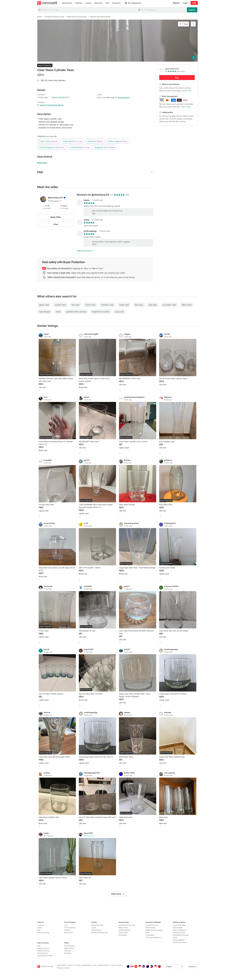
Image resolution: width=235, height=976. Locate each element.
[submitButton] (192, 9)
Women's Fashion (97, 925)
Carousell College (43, 932)
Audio (147, 932)
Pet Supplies (122, 935)
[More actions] (193, 24)
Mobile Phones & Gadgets (154, 930)
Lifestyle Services (43, 948)
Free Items (67, 953)
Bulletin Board (69, 948)
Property (67, 930)
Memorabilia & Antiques (181, 935)
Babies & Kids (123, 928)
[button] (59, 200)
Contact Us (71, 965)
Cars (65, 925)
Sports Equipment (179, 940)
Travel (175, 937)
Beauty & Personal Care (99, 932)
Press (78, 965)
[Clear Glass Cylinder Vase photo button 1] (117, 41)
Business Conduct (63, 968)
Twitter (39, 928)
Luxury (93, 928)
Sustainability (86, 965)
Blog (38, 930)
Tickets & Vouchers (179, 942)
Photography (150, 935)
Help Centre (61, 965)
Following (67, 951)
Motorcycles (68, 932)
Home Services (42, 953)
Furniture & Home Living (126, 925)
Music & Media (178, 928)
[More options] (40, 390)
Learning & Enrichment (45, 955)
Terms (113, 965)
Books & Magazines (179, 930)
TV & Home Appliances (153, 937)
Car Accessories (69, 928)
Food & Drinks (123, 932)
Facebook (40, 925)
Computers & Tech (152, 925)
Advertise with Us (103, 965)
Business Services (43, 951)
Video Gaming (150, 928)
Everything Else (69, 946)
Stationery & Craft (179, 932)
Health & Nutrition (124, 930)
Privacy (119, 965)
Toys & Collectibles (179, 925)
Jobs (39, 946)
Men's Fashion (96, 930)
